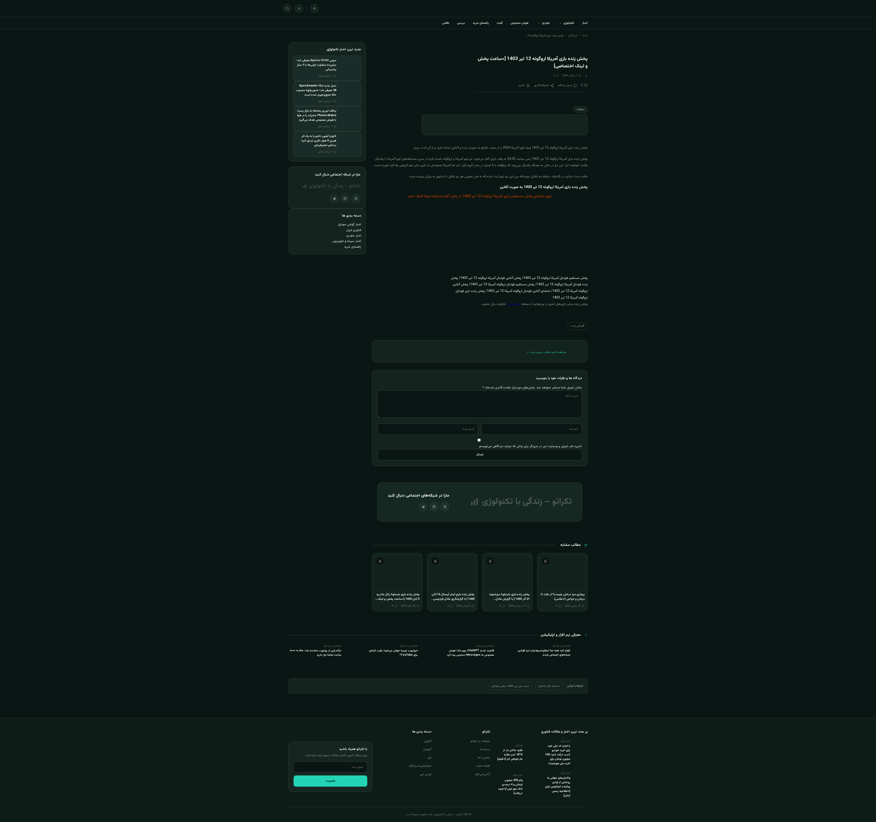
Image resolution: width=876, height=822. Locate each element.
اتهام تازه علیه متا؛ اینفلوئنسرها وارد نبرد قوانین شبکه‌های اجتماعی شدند (544, 653)
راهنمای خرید (481, 23)
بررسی (461, 23)
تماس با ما (484, 757)
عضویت (331, 781)
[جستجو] (287, 8)
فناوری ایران (353, 230)
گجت (500, 23)
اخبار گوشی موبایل (349, 224)
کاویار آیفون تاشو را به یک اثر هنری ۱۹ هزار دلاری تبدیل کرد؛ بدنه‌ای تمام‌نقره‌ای (318, 141)
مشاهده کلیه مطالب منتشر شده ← (546, 352)
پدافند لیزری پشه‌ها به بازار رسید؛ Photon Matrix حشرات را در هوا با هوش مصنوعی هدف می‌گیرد (316, 115)
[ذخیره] (545, 561)
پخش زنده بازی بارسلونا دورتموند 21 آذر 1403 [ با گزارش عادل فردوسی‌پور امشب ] (509, 599)
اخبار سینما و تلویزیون (346, 241)
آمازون (427, 741)
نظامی (445, 23)
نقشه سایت (483, 766)
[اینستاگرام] (434, 507)
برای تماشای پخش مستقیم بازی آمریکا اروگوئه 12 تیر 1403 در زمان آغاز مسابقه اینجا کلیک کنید (480, 196)
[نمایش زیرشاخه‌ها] (560, 23)
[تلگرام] (423, 507)
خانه (585, 36)
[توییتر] (445, 507)
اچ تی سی (425, 774)
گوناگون (573, 36)
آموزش (427, 749)
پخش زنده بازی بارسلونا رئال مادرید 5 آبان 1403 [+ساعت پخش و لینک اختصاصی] (398, 599)
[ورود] (314, 8)
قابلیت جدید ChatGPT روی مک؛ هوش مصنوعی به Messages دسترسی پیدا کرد (470, 653)
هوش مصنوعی (520, 23)
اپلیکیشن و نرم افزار (420, 766)
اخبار (585, 23)
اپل (429, 757)
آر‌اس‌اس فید (482, 774)
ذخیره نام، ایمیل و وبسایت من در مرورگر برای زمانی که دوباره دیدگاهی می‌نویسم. (530, 446)
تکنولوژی (568, 23)
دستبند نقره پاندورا (549, 686)
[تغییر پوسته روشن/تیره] (299, 8)
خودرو (546, 23)
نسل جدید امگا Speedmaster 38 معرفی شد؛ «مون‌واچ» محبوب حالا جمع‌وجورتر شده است (316, 90)
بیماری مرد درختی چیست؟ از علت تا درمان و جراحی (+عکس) (563, 596)
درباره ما (485, 749)
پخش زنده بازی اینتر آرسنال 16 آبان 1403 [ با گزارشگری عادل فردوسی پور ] (453, 599)
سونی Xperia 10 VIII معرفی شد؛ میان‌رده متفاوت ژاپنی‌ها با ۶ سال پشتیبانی (316, 65)
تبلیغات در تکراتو (480, 741)
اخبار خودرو (354, 235)
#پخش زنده (577, 326)
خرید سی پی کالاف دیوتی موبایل (510, 686)
